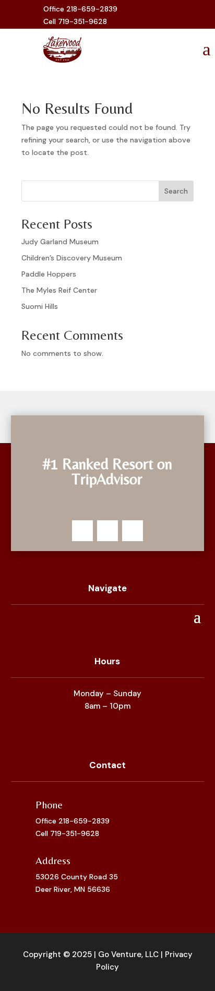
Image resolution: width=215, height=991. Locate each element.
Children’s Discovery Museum (71, 257)
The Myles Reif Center (59, 290)
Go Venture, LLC (128, 954)
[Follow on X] (163, 15)
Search (176, 191)
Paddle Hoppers (48, 274)
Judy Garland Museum (60, 241)
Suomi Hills (39, 306)
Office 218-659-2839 (72, 821)
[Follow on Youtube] (180, 15)
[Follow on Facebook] (146, 15)
